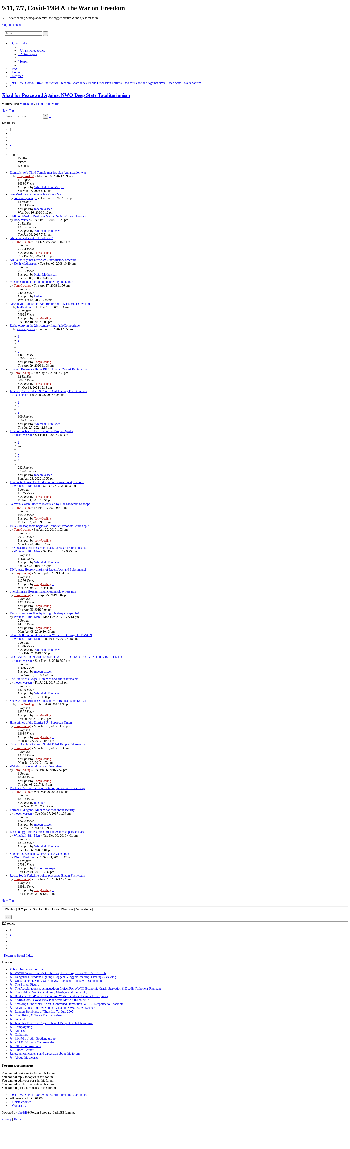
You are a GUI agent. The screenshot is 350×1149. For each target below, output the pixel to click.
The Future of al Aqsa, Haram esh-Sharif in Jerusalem (44, 679)
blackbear (20, 394)
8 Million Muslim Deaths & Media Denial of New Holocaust (49, 216)
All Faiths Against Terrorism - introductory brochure (43, 260)
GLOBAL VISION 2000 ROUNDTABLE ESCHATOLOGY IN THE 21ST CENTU (66, 657)
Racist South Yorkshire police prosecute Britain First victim (47, 875)
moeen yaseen (43, 209)
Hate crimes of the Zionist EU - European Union (41, 722)
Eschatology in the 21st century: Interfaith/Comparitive (45, 325)
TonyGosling (25, 176)
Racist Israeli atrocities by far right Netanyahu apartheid (45, 613)
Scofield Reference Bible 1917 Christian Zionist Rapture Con (49, 369)
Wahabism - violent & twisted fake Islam (36, 766)
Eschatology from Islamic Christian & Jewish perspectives (47, 832)
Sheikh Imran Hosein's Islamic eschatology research (43, 591)
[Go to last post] (62, 187)
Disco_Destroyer (24, 857)
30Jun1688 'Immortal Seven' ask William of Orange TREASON (51, 635)
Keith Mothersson (25, 263)
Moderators (27, 103)
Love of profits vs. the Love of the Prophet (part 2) (42, 431)
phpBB (22, 1112)
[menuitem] (31, 50)
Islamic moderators (48, 103)
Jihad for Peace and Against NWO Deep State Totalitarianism (66, 95)
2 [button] (10, 133)
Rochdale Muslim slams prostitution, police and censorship (47, 788)
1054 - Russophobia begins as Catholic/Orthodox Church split (49, 526)
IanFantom (24, 307)
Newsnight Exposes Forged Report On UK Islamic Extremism (50, 303)
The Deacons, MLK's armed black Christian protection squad (49, 547)
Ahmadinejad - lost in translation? (31, 238)
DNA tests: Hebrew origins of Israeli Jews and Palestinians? (48, 569)
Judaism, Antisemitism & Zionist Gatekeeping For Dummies (48, 391)
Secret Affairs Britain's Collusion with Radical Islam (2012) (48, 700)
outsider (39, 802)
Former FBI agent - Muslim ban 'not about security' (42, 810)
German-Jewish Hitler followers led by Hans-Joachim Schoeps (50, 504)
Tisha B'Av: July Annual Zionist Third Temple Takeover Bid (48, 744)
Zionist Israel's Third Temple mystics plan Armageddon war (48, 172)
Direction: (67, 909)
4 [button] (10, 140)
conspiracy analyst (25, 198)
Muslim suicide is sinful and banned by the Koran (41, 282)
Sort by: (38, 909)
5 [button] (10, 144)
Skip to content (11, 25)
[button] (11, 148)
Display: (10, 909)
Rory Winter (22, 220)
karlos (38, 296)
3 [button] (10, 137)
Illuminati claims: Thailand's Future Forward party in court (47, 482)
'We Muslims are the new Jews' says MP (35, 194)
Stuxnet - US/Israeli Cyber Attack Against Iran (39, 853)
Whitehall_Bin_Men (47, 187)
